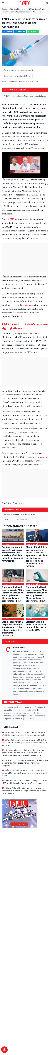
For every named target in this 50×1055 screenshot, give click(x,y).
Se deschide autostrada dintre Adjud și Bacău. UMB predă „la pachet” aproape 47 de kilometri (24, 781)
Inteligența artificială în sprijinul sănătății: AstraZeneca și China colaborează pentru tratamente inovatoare (12, 628)
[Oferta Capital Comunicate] (25, 813)
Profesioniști (8, 584)
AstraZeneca (41, 457)
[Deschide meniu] (3, 3)
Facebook (9, 31)
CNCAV (13, 219)
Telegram (21, 31)
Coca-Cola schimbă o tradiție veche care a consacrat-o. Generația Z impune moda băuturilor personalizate (24, 791)
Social (29, 619)
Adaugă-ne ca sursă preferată (20, 70)
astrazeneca (15, 514)
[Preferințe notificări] (4, 1049)
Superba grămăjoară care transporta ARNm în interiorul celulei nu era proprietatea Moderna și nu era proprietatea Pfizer (13, 594)
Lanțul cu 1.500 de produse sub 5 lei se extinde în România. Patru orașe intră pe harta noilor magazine (25, 763)
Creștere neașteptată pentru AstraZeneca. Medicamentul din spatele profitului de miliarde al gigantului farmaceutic (12, 554)
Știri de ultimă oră (20, 519)
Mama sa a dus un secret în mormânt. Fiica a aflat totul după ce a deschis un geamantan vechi (24, 733)
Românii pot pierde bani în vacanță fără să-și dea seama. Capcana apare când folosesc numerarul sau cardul (25, 742)
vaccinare (28, 305)
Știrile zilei (11, 726)
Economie (6, 544)
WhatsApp (34, 31)
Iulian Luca (15, 81)
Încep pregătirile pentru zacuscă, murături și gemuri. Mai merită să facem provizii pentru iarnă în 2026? (25, 773)
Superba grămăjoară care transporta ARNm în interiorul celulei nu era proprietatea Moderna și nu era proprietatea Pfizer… (37, 594)
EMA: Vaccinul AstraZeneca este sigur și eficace (26, 96)
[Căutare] (47, 3)
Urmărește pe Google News (19, 76)
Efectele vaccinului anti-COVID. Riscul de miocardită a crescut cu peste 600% (36, 625)
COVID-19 (35, 136)
